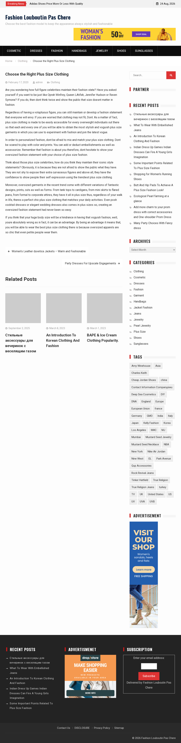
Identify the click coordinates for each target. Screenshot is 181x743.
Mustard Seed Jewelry (158, 437)
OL (149, 458)
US (170, 494)
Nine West (137, 458)
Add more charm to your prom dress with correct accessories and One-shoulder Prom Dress (153, 212)
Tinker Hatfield (140, 480)
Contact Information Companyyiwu (152, 387)
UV (133, 501)
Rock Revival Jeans (143, 473)
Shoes (121, 51)
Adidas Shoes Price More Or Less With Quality (56, 3)
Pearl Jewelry (142, 325)
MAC (154, 430)
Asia (157, 365)
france (158, 408)
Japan (135, 423)
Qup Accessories (141, 465)
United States (156, 494)
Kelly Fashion (151, 423)
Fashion (57, 51)
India (160, 415)
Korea (167, 423)
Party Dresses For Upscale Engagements (90, 263)
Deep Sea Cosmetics (144, 394)
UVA (142, 501)
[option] (61, 3)
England (146, 401)
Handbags (79, 51)
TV (133, 494)
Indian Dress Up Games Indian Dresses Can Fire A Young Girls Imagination (153, 152)
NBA (166, 444)
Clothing (55, 82)
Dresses (36, 51)
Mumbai (136, 437)
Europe (160, 401)
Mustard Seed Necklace (145, 444)
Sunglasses (144, 51)
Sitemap (119, 728)
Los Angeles (139, 430)
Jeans (137, 313)
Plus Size (140, 331)
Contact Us (63, 728)
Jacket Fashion (143, 307)
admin (39, 82)
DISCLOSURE (82, 728)
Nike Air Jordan (156, 451)
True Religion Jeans (143, 487)
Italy (170, 415)
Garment (139, 295)
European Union (141, 408)
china (164, 380)
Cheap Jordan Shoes (144, 380)
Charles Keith (139, 373)
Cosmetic (14, 51)
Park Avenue (163, 458)
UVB (152, 501)
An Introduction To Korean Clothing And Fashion (63, 340)
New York (137, 451)
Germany (137, 415)
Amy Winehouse (141, 365)
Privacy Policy (102, 728)
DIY (163, 394)
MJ (163, 430)
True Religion (160, 480)
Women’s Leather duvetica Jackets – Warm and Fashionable (49, 251)
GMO (150, 415)
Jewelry (102, 51)
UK (141, 494)
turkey (162, 487)
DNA (134, 401)
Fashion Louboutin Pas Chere (38, 17)
